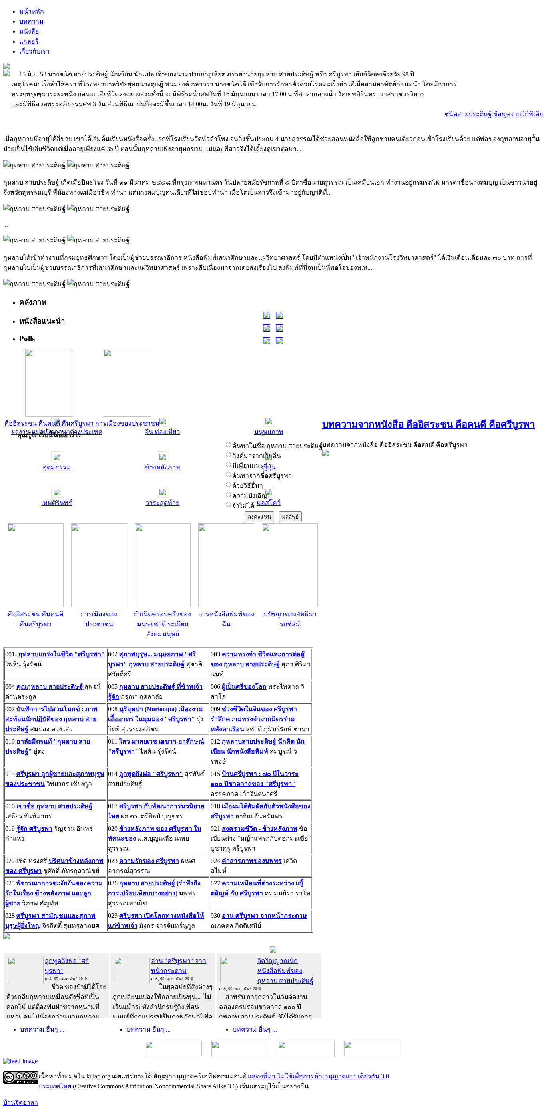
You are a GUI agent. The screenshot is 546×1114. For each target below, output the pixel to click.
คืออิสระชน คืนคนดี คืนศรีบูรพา (49, 423)
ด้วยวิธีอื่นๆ (247, 485)
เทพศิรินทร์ (56, 502)
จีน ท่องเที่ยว (162, 431)
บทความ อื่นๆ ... (42, 1029)
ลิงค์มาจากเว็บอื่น (256, 455)
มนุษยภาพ (268, 431)
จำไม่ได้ (243, 505)
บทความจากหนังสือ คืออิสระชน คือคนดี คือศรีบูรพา (428, 424)
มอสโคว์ (269, 502)
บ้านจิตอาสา (20, 1102)
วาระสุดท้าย (162, 502)
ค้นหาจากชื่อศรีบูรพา (262, 475)
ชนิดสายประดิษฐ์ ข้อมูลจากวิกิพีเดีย (493, 114)
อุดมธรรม (57, 467)
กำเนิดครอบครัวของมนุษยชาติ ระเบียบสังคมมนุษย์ (162, 624)
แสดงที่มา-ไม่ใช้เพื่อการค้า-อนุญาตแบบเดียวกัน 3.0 (318, 1076)
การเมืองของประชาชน (127, 423)
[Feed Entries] (20, 1061)
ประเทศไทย (54, 1086)
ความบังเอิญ (249, 495)
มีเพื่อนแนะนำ (251, 465)
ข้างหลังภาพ (162, 467)
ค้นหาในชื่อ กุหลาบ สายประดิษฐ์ (277, 445)
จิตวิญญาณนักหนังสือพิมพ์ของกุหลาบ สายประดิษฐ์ (285, 970)
